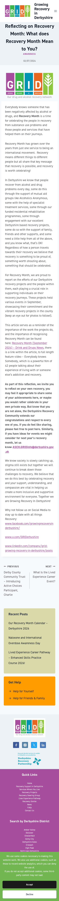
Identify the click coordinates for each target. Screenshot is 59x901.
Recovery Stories (29, 801)
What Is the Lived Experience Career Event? (44, 574)
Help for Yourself (23, 691)
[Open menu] (56, 11)
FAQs (29, 807)
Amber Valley (29, 830)
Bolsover (29, 833)
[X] (34, 745)
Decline (29, 894)
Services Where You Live (29, 789)
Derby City (29, 839)
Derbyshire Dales (29, 842)
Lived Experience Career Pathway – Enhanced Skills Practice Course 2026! (29, 657)
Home (29, 783)
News (29, 804)
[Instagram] (25, 745)
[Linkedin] (43, 745)
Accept (29, 884)
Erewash (29, 845)
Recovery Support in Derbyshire (29, 786)
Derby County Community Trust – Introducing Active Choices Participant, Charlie (14, 581)
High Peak (29, 848)
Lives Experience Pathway (29, 798)
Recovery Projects (29, 792)
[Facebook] (16, 745)
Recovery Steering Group (29, 795)
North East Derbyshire (29, 851)
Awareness (29, 54)
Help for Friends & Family (29, 698)
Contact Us (29, 810)
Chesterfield (30, 836)
